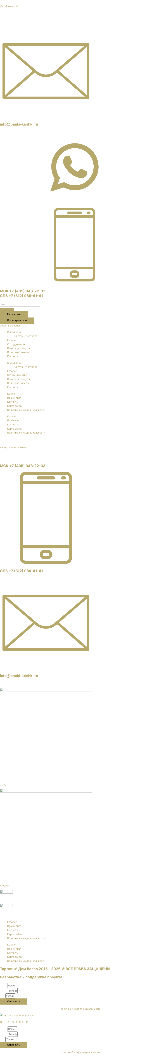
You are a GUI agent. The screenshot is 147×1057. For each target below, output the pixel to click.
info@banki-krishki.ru (19, 124)
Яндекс (4, 885)
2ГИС (3, 784)
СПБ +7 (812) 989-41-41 (21, 296)
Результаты (14, 314)
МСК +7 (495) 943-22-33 (22, 291)
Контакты (12, 356)
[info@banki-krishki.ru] (46, 116)
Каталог (12, 340)
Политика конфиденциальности (26, 410)
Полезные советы (18, 352)
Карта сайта (14, 405)
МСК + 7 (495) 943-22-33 (19, 1015)
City (2, 996)
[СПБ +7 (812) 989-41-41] (46, 562)
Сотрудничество (17, 344)
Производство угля (18, 348)
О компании (14, 332)
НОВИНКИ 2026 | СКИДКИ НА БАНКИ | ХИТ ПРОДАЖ (73, 2)
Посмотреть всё (17, 320)
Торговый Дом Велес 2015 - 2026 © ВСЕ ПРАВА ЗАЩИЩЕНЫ (55, 969)
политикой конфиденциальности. (80, 1008)
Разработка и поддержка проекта (31, 977)
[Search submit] (7, 309)
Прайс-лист (14, 397)
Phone (4, 990)
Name (4, 985)
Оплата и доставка (25, 336)
